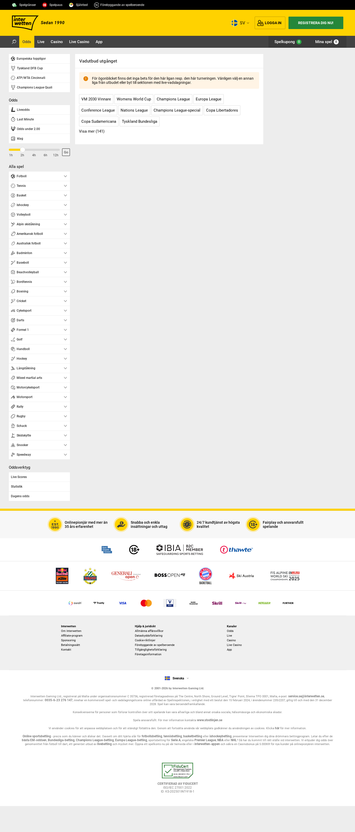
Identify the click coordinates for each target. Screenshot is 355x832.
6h (45, 155)
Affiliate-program (72, 635)
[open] (177, 780)
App (229, 649)
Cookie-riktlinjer (145, 640)
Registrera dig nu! (315, 23)
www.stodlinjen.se (209, 720)
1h (11, 155)
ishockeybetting (220, 736)
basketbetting (192, 736)
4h (34, 155)
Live (229, 635)
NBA (220, 740)
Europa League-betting (131, 740)
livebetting (104, 744)
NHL (234, 740)
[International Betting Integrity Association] (179, 549)
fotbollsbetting (152, 736)
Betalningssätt (70, 645)
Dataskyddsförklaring (148, 635)
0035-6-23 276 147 (59, 700)
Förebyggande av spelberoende (122, 5)
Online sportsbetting (37, 736)
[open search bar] (14, 42)
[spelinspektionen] (107, 549)
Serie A (176, 740)
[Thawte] (236, 549)
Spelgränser (27, 5)
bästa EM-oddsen (34, 740)
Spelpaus (55, 5)
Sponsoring (68, 640)
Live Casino (234, 645)
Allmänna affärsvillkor (149, 631)
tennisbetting (172, 736)
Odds (230, 631)
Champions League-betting (95, 740)
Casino (231, 640)
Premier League (205, 740)
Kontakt (66, 649)
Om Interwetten (71, 631)
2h (22, 155)
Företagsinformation (148, 654)
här (277, 728)
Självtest (82, 5)
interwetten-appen (207, 744)
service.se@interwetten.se (306, 696)
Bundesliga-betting (61, 740)
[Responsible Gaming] (134, 549)
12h (55, 155)
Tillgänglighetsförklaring (151, 649)
